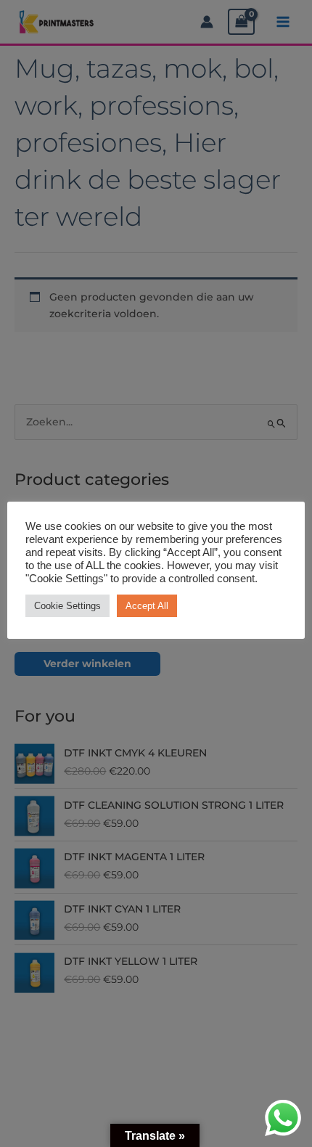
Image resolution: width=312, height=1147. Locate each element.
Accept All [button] (147, 605)
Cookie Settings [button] (67, 605)
